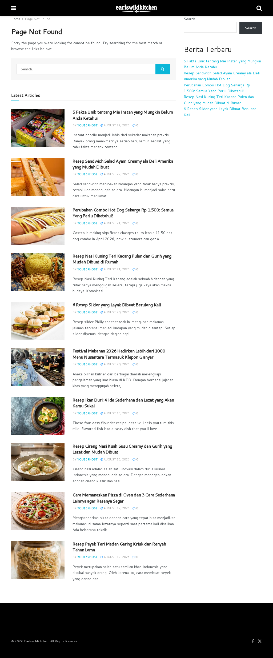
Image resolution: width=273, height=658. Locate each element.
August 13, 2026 (116, 413)
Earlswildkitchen (36, 641)
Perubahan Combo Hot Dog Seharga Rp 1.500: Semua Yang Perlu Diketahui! (123, 213)
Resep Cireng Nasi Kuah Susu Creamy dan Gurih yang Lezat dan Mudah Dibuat (122, 449)
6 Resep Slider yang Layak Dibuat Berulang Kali (117, 305)
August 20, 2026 (116, 312)
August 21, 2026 (116, 223)
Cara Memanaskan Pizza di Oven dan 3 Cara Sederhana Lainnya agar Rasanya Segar (124, 498)
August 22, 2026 (116, 125)
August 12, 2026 (116, 508)
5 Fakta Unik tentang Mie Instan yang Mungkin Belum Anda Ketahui (123, 115)
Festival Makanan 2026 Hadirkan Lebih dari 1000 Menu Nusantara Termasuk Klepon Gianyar (119, 354)
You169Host (87, 125)
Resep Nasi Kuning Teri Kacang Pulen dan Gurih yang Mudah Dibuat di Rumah (122, 259)
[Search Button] (162, 69)
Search (189, 19)
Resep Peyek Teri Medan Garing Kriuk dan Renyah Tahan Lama (119, 547)
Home (16, 19)
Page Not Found (37, 19)
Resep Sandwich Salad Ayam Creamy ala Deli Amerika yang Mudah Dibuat (123, 164)
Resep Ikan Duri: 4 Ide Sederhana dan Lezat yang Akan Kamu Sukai (123, 403)
